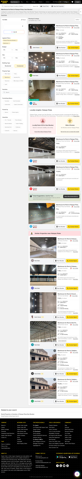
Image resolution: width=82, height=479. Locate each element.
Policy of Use (4, 446)
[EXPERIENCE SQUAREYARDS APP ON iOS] (73, 458)
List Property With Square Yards (40, 427)
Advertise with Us (37, 437)
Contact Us (3, 437)
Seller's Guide (68, 437)
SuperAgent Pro (36, 445)
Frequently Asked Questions (7, 433)
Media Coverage (5, 429)
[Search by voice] (22, 26)
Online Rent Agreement (54, 437)
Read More (4, 15)
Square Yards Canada (22, 425)
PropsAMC (19, 441)
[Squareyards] (4, 2)
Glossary (67, 427)
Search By (35, 6)
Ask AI (15, 32)
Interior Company (21, 435)
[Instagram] (67, 465)
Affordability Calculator (54, 433)
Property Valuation (53, 425)
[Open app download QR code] (80, 11)
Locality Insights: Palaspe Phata (41, 110)
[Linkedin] (60, 465)
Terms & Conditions (5, 444)
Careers (3, 427)
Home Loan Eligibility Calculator (56, 443)
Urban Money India (21, 431)
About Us (3, 425)
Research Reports (69, 431)
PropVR (19, 439)
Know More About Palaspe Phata (43, 131)
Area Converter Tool (53, 447)
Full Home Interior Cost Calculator (57, 445)
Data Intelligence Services (39, 441)
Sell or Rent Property (64, 1)
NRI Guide (67, 441)
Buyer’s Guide (68, 435)
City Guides (67, 433)
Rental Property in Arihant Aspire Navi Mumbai (10, 416)
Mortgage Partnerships (38, 443)
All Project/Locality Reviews (55, 435)
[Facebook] (57, 465)
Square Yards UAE (21, 427)
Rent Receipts (52, 439)
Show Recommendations (71, 196)
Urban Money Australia (22, 433)
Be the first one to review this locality (70, 131)
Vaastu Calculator (53, 429)
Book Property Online (22, 443)
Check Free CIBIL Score (54, 441)
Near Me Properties (59, 6)
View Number (62, 47)
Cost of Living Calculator (54, 431)
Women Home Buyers (70, 443)
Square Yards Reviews (6, 435)
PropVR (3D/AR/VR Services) (40, 435)
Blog (66, 425)
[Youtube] (64, 465)
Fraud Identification (5, 448)
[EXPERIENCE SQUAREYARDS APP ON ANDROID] (61, 458)
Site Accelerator (36, 433)
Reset (24, 19)
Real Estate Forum (69, 429)
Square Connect (37, 429)
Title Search (52, 427)
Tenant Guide (68, 439)
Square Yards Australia (22, 429)
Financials (3, 431)
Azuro (18, 437)
